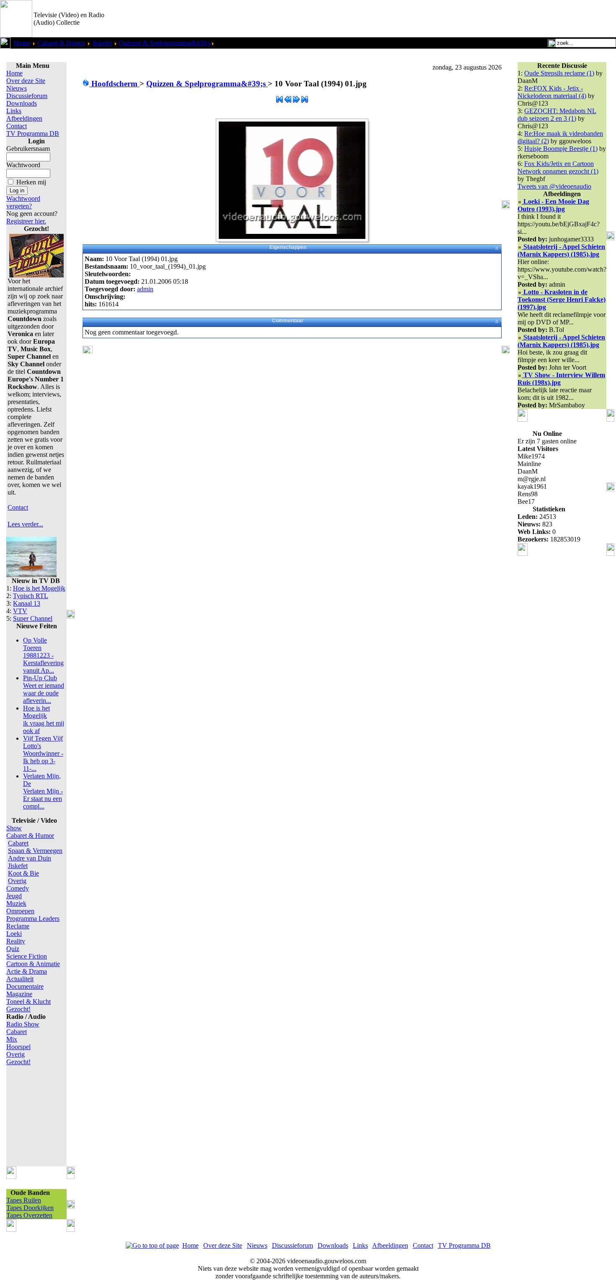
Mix (11, 1039)
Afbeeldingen (24, 118)
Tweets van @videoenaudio (554, 186)
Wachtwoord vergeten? (23, 202)
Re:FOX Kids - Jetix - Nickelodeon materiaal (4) (552, 92)
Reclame (17, 926)
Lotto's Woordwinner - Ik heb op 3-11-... (43, 753)
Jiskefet (102, 43)
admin (145, 289)
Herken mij (31, 182)
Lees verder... (25, 524)
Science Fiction (26, 956)
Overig (17, 880)
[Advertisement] (518, 18)
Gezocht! (18, 1009)
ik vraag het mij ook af (43, 719)
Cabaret (18, 843)
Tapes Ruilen (23, 1200)
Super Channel (32, 618)
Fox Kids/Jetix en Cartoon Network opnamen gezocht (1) (558, 167)
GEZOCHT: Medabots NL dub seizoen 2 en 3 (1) (557, 114)
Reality (15, 941)
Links (13, 110)
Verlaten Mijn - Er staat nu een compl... (43, 791)
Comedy (17, 888)
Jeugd (14, 895)
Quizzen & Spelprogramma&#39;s (165, 43)
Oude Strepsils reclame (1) (559, 73)
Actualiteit (20, 978)
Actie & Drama (26, 971)
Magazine (19, 994)
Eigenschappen (287, 247)
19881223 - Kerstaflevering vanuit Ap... (43, 655)
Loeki (14, 933)
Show (14, 828)
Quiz (12, 948)
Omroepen (20, 911)
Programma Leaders (33, 918)
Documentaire (25, 986)
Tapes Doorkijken (30, 1207)
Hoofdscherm (114, 83)
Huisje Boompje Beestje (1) (561, 148)
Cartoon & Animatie (33, 963)
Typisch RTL (30, 595)
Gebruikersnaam (28, 148)
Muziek (16, 903)
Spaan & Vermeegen (35, 850)
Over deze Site (25, 80)
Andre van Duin (29, 858)
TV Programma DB (32, 133)
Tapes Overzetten (29, 1215)
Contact (16, 126)
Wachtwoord (23, 164)
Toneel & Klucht (28, 1001)
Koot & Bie (23, 873)
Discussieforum (26, 95)
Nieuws (16, 88)
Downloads (21, 103)
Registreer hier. (26, 221)
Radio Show (22, 1024)
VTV (20, 610)
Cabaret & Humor (61, 43)
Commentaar (287, 321)
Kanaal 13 (26, 603)
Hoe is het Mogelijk (39, 588)
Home (22, 43)
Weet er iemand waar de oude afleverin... (43, 689)
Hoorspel (18, 1046)
